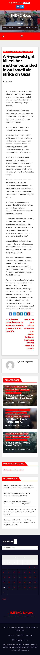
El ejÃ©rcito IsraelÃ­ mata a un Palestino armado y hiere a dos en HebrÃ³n (14, 325)
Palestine (9, 416)
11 (9, 577)
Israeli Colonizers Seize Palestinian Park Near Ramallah (19, 398)
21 (25, 582)
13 (19, 577)
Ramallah (9, 392)
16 (35, 577)
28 (25, 587)
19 (14, 582)
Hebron (8, 433)
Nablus (8, 436)
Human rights (10, 386)
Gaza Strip (6, 51)
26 (14, 587)
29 (30, 587)
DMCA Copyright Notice (20, 640)
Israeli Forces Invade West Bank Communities (17, 445)
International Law (12, 409)
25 (9, 587)
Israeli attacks (17, 51)
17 (4, 582)
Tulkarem (15, 439)
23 (35, 582)
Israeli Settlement (12, 389)
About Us (10, 635)
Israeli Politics (11, 413)
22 (30, 582)
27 (20, 587)
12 (14, 577)
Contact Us (20, 635)
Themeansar (20, 630)
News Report (28, 51)
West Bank (17, 392)
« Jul (4, 599)
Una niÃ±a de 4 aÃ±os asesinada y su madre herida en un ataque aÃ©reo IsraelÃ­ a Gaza (29, 334)
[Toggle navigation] (21, 36)
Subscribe (29, 635)
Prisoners (17, 416)
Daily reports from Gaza (13, 470)
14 (25, 577)
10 (4, 577)
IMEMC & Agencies (26, 362)
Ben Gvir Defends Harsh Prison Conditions (16, 422)
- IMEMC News (20, 16)
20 (20, 582)
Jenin (26, 433)
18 (9, 582)
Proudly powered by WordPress (13, 627)
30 (35, 587)
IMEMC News (25, 402)
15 (30, 577)
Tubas (8, 439)
